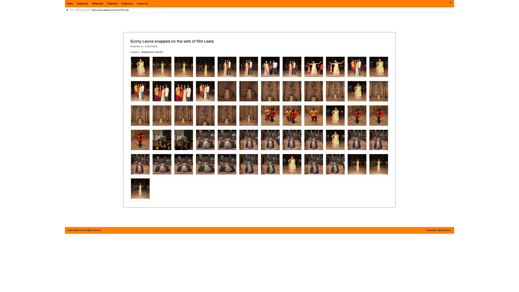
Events (87, 10)
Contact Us (142, 3)
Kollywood (127, 3)
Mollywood (97, 3)
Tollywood (112, 3)
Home (70, 3)
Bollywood (82, 3)
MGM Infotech (444, 230)
